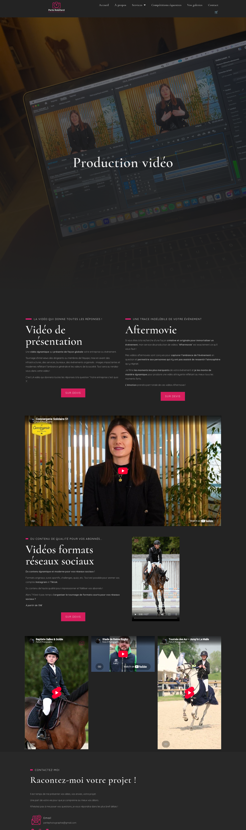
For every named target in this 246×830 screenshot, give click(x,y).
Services (137, 5)
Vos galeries (194, 5)
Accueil (104, 5)
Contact (213, 5)
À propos (120, 5)
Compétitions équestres (166, 5)
